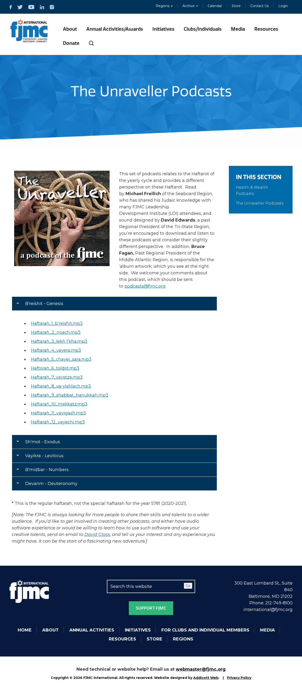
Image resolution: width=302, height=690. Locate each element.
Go (188, 586)
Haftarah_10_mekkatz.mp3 (59, 404)
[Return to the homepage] (29, 30)
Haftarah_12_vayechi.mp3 (58, 422)
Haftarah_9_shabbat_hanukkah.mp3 (69, 395)
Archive (189, 6)
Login (283, 6)
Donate (71, 43)
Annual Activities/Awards (114, 29)
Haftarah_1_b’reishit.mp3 (57, 323)
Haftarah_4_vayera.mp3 (56, 350)
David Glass (97, 534)
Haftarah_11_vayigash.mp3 (58, 413)
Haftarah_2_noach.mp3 (55, 332)
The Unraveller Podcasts (259, 203)
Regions (163, 6)
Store (236, 6)
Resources (266, 29)
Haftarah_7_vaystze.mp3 (57, 377)
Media (238, 29)
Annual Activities (91, 630)
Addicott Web (205, 678)
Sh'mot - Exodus (42, 441)
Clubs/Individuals (203, 29)
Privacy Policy (239, 678)
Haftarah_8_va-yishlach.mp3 (61, 386)
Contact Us (259, 6)
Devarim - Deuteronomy (51, 483)
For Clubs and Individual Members (205, 630)
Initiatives (163, 29)
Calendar (215, 6)
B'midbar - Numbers (47, 469)
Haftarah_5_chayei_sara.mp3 (61, 359)
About (70, 29)
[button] (114, 303)
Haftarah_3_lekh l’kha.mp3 (59, 341)
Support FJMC (151, 608)
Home (25, 630)
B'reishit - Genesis (44, 303)
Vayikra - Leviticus (44, 455)
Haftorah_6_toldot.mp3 (55, 368)
